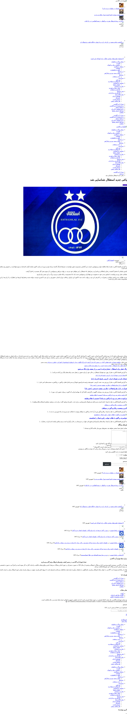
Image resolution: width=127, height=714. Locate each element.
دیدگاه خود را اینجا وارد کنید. (103, 443)
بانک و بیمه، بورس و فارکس (112, 73)
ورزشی (118, 80)
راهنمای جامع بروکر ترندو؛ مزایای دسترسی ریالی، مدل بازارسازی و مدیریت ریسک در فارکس (81, 543)
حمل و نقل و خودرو (114, 88)
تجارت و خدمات (119, 86)
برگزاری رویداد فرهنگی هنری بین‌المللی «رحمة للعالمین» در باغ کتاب (104, 21)
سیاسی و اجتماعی (118, 83)
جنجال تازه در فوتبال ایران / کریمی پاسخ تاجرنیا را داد (109, 379)
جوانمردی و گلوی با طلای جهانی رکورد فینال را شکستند (108, 418)
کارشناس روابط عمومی (117, 530)
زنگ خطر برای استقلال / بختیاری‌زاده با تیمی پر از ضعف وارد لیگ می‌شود (102, 369)
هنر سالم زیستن (115, 101)
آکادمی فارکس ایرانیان (117, 595)
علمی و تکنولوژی (115, 70)
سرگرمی (121, 78)
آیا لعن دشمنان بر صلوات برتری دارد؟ (113, 8)
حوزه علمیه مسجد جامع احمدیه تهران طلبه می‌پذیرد (109, 15)
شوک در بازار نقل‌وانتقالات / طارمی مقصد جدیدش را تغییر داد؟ (106, 388)
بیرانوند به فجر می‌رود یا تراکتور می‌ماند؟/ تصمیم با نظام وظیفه (105, 398)
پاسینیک (118, 98)
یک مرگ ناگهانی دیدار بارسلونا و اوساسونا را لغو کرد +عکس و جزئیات (67, 362)
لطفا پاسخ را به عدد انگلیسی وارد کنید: (116, 452)
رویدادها (121, 75)
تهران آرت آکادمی (118, 104)
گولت (122, 593)
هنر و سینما (120, 91)
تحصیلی (118, 68)
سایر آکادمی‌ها (119, 94)
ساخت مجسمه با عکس (117, 597)
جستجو (125, 461)
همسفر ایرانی (116, 96)
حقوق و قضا (116, 84)
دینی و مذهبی (116, 76)
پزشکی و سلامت (119, 66)
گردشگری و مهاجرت (114, 81)
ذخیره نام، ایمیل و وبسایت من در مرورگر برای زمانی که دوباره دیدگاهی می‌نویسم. (101, 449)
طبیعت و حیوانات (115, 89)
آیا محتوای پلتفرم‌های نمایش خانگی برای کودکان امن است (107, 58)
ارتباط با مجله (120, 107)
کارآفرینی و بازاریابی (114, 93)
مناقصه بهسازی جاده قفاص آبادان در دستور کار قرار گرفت (104, 362)
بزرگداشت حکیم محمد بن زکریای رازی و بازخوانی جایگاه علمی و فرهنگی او (102, 42)
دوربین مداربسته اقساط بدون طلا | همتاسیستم (94, 555)
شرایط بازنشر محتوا (118, 110)
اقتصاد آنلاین (110, 260)
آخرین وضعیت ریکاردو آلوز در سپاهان (114, 408)
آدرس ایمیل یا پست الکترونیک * (102, 447)
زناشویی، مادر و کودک (113, 65)
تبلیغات (121, 112)
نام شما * (108, 445)
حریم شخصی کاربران (117, 109)
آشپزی (118, 63)
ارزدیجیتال (121, 71)
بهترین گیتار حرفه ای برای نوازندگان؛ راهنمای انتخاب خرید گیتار (90, 530)
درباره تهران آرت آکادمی (117, 106)
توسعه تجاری (116, 99)
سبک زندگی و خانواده (118, 61)
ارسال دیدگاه (123, 458)
